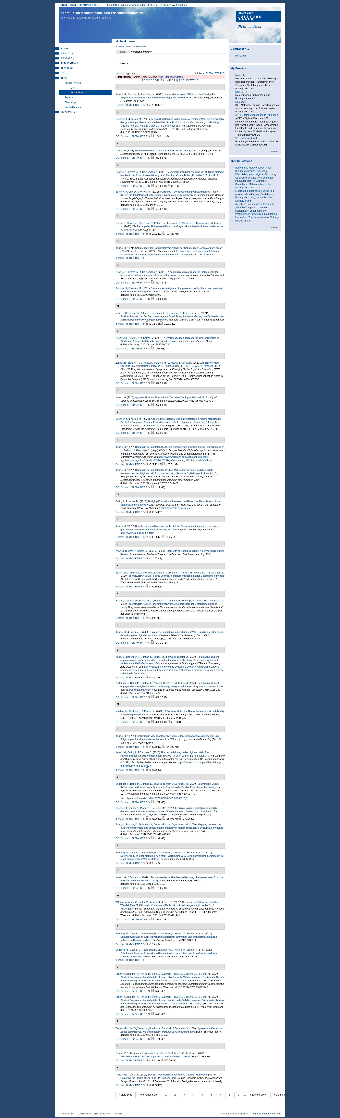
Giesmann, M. (132, 313)
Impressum (66, 1113)
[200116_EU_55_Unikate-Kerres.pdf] (147, 537)
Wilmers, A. (121, 902)
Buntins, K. (121, 172)
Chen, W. (125, 369)
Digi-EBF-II (241, 92)
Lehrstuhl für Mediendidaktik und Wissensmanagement (102, 15)
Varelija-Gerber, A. (149, 125)
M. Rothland (126, 450)
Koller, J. (200, 175)
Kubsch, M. (160, 223)
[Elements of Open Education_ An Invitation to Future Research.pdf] (147, 558)
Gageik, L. (135, 852)
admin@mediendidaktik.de (266, 1113)
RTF (217, 73)
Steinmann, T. (146, 223)
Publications (69, 63)
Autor (119, 73)
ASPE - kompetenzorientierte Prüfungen (256, 115)
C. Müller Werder (178, 980)
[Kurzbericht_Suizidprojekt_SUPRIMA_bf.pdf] (161, 323)
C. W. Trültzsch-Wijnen (177, 755)
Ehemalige (70, 102)
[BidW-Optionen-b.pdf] (147, 769)
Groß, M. (186, 1053)
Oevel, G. (165, 1053)
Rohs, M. (210, 175)
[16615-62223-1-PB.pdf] (152, 722)
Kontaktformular (73, 107)
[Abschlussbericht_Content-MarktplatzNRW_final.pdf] (147, 1060)
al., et (154, 551)
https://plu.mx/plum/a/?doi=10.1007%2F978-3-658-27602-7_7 (154, 798)
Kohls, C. (176, 1053)
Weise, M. (147, 362)
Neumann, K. (203, 223)
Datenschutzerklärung (94, 1113)
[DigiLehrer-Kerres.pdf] (147, 464)
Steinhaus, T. (158, 313)
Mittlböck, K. (215, 122)
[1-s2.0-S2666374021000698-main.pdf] (152, 282)
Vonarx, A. (133, 808)
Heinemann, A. (150, 172)
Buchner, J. (133, 94)
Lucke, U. (173, 362)
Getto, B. (120, 501)
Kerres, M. (120, 94)
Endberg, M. (121, 852)
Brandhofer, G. (199, 755)
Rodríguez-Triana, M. (193, 422)
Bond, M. (120, 657)
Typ (128, 73)
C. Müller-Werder (178, 1003)
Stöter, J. (156, 974)
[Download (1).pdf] (152, 919)
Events (65, 73)
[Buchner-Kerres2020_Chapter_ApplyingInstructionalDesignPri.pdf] (152, 433)
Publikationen (78, 92)
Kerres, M (120, 150)
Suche (126, 63)
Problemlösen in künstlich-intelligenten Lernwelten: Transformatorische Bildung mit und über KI (256, 217)
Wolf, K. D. (211, 473)
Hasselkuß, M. (149, 852)
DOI (118, 136)
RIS (222, 73)
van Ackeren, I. (166, 852)
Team (128, 46)
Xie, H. (198, 366)
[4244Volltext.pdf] (152, 991)
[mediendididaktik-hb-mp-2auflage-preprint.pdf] (152, 158)
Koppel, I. (171, 473)
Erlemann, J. (196, 980)
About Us (67, 53)
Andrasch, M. (152, 1053)
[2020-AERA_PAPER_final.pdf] (147, 512)
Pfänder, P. (174, 572)
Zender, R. (121, 362)
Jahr (132, 73)
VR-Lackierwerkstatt (246, 138)
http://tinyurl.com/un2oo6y (178, 508)
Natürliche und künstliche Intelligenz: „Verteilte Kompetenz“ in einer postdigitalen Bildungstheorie (255, 207)
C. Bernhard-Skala (173, 175)
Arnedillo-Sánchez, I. (131, 425)
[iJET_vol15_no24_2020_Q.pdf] (169, 722)
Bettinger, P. (196, 473)
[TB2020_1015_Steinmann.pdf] (147, 586)
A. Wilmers (184, 905)
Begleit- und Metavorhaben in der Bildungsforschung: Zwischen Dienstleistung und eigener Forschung (255, 171)
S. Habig (125, 579)
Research (67, 58)
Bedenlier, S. (133, 657)
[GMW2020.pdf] (152, 1014)
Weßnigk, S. (188, 223)
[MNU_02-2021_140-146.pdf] (163, 233)
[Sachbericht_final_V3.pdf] (147, 323)
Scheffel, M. (211, 422)
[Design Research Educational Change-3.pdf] (147, 1085)
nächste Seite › (258, 1094)
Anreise (69, 97)
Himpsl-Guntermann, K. (195, 122)
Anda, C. (133, 902)
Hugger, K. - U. (192, 150)
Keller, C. (143, 902)
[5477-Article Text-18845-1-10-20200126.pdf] (152, 697)
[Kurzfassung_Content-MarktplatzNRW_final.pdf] (161, 1060)
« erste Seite (125, 1094)
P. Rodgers (164, 1078)
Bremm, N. (192, 852)
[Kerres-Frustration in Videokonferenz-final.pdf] (147, 747)
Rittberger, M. (127, 908)
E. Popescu (168, 366)
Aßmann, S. (183, 473)
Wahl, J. (124, 178)
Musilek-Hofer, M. (129, 125)
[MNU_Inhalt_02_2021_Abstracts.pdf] (147, 233)
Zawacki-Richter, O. (125, 551)
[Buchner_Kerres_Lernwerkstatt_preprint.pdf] (152, 136)
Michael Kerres (139, 46)
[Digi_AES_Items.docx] (169, 186)
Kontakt (120, 1113)
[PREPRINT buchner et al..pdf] (147, 818)
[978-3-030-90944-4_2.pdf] (180, 818)
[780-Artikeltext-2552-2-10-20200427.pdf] (152, 487)
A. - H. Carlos (173, 422)
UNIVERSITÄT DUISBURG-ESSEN (79, 5)
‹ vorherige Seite (149, 1094)
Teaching (67, 68)
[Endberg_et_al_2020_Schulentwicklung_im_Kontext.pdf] (147, 944)
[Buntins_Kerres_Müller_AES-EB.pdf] (152, 186)
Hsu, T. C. (189, 366)
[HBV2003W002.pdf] (152, 642)
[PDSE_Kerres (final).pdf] (152, 405)
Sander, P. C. (134, 362)
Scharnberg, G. (174, 313)
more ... (275, 151)
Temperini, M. (210, 366)
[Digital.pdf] (163, 464)
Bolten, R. (189, 175)
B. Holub (176, 122)
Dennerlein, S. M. (155, 425)
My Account (69, 112)
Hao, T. (179, 366)
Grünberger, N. (170, 125)
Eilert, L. (145, 313)
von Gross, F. (174, 150)
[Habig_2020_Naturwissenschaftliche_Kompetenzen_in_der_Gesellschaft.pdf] (147, 618)
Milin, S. (119, 313)
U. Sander (161, 150)
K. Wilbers (196, 97)
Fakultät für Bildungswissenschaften (126, 5)
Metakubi (240, 75)
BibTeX (209, 73)
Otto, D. (132, 191)
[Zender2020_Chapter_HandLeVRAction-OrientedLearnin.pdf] (152, 383)
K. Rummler (158, 473)
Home (64, 48)
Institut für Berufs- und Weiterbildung (167, 5)
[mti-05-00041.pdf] (152, 299)
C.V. (73, 87)
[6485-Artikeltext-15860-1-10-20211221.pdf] (152, 209)
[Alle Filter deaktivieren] (170, 77)
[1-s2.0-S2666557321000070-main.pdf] (152, 348)
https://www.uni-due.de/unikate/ (137, 533)
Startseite (119, 46)
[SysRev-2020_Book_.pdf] (152, 802)
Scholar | (121, 105)
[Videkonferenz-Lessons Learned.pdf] (163, 747)
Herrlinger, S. (143, 450)
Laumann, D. (174, 223)
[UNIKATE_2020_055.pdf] (163, 537)
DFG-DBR (240, 101)
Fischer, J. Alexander (126, 223)
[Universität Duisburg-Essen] (258, 20)
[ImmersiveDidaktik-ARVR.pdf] (147, 105)
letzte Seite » (280, 1094)
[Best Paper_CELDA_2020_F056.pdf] (163, 818)
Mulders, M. (149, 94)
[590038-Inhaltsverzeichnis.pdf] (147, 863)
